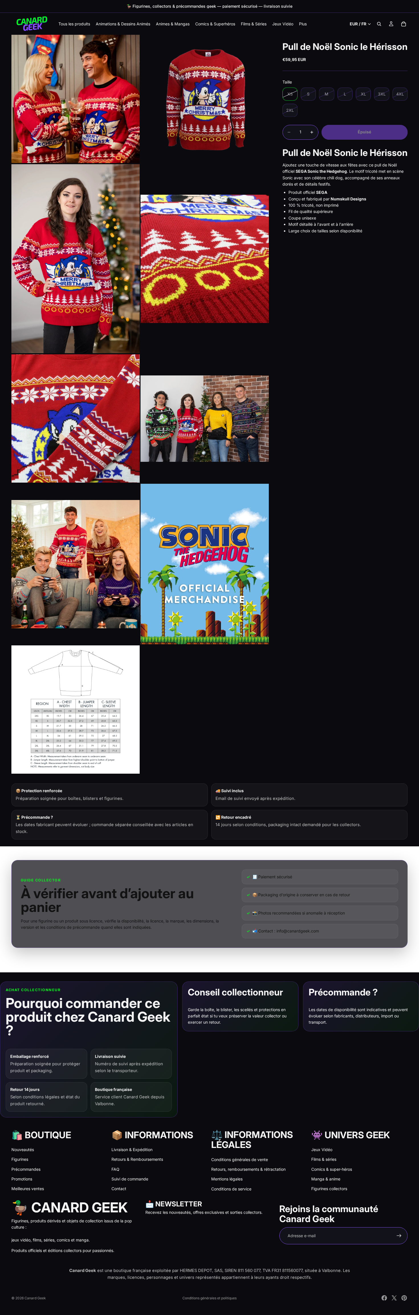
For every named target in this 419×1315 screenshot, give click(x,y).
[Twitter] (394, 1297)
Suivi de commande (129, 1178)
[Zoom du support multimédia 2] (205, 99)
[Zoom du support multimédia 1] (75, 99)
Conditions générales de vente (239, 1159)
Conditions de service (231, 1188)
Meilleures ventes (27, 1188)
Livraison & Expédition (131, 1149)
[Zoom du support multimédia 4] (205, 258)
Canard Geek (35, 1298)
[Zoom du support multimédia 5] (75, 418)
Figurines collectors (329, 1188)
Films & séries (323, 1159)
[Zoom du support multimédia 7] (75, 564)
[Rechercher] (379, 24)
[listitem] (303, 24)
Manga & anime (325, 1178)
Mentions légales (227, 1178)
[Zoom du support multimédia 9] (75, 709)
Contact (118, 1188)
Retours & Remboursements (137, 1159)
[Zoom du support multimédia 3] (75, 258)
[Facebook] (384, 1297)
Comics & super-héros (331, 1169)
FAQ (115, 1169)
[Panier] (403, 24)
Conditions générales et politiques (209, 1298)
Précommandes (25, 1169)
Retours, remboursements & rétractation (248, 1169)
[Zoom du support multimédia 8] (205, 564)
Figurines (19, 1159)
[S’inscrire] (399, 1236)
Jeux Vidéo (321, 1149)
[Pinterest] (404, 1297)
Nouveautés (22, 1149)
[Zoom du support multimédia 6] (205, 418)
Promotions (21, 1178)
